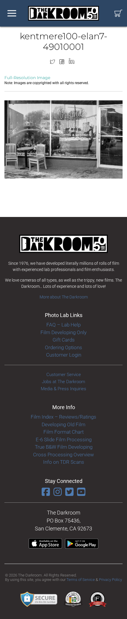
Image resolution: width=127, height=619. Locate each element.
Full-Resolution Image (27, 77)
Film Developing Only (63, 332)
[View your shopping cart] (118, 13)
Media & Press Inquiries (63, 388)
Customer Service (63, 374)
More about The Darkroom (64, 297)
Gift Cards (64, 340)
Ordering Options (63, 347)
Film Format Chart (63, 432)
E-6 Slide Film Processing (64, 439)
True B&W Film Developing (63, 447)
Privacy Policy (110, 579)
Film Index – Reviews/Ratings (63, 417)
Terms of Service (80, 579)
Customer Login (63, 355)
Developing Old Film (63, 424)
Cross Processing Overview (63, 455)
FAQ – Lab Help (63, 325)
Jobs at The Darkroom (63, 381)
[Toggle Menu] (11, 13)
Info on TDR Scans (63, 462)
